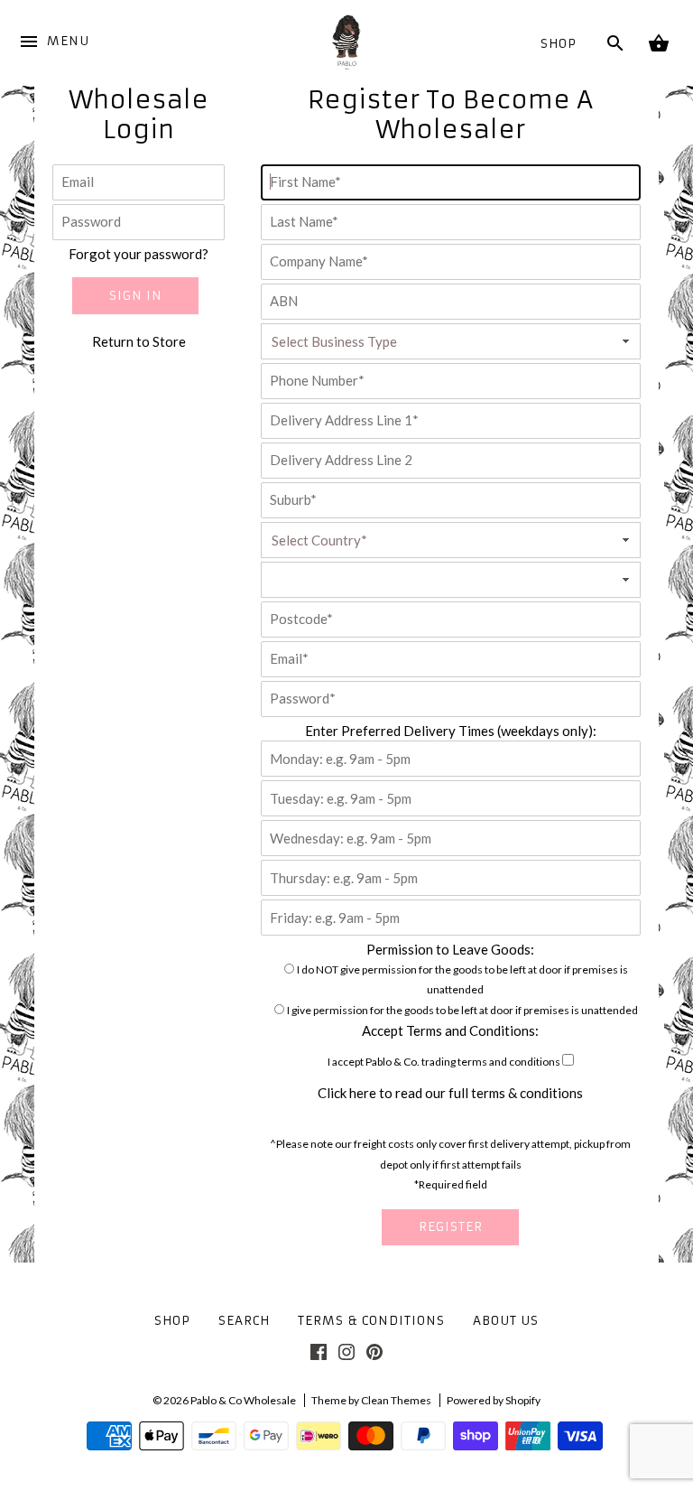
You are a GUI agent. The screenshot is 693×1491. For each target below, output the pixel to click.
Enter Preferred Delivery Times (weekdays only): (450, 730)
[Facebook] (318, 1355)
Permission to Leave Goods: (450, 949)
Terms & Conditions (371, 1320)
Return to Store (139, 341)
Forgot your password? (138, 254)
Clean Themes (396, 1400)
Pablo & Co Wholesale (243, 1400)
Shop (559, 43)
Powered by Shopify (494, 1400)
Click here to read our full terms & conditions (450, 1093)
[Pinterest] (374, 1355)
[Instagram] (346, 1355)
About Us (506, 1320)
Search (244, 1320)
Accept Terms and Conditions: (450, 1030)
